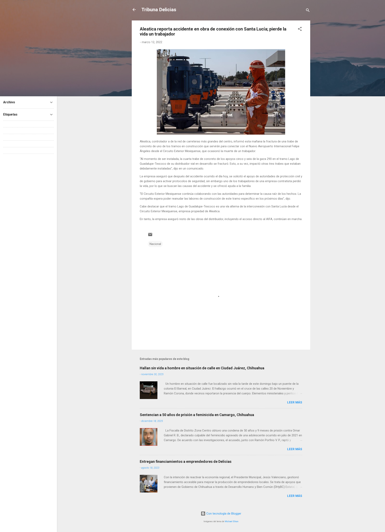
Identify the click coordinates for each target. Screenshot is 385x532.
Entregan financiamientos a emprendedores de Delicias (185, 461)
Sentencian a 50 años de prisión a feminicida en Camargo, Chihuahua (197, 415)
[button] (299, 29)
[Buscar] (307, 11)
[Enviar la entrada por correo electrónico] (150, 236)
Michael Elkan (231, 521)
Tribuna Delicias (158, 9)
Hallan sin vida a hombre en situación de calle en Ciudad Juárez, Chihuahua (202, 368)
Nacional (155, 244)
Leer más (294, 402)
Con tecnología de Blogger (223, 513)
